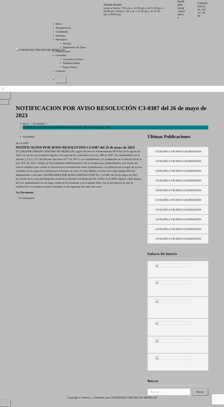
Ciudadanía (62, 31)
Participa (60, 35)
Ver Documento (25, 192)
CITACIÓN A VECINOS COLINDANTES (178, 151)
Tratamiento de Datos (74, 47)
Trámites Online (71, 63)
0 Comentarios (26, 198)
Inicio (59, 23)
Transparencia (63, 27)
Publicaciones (63, 51)
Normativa (61, 39)
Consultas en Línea (73, 59)
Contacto (60, 71)
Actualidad (38, 123)
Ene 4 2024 (22, 143)
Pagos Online (70, 67)
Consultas (61, 55)
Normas (67, 43)
